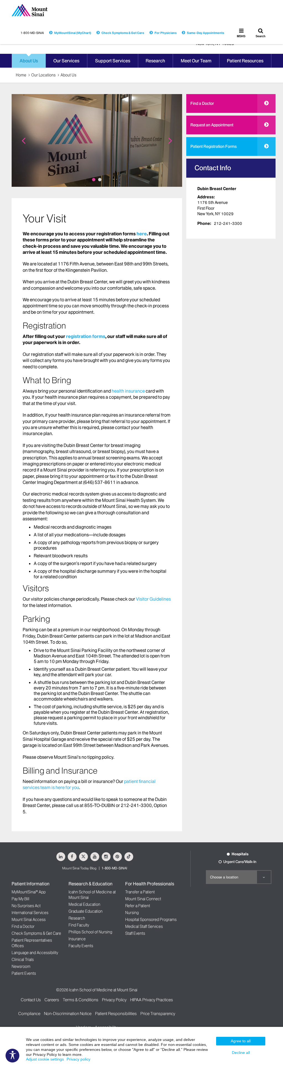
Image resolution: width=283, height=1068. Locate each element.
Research (77, 918)
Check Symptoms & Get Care (122, 33)
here (142, 233)
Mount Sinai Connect (143, 898)
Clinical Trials (23, 959)
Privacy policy (78, 1059)
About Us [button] (29, 60)
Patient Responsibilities (116, 1013)
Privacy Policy (114, 999)
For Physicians (165, 33)
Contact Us (31, 999)
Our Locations (43, 75)
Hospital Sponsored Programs (151, 919)
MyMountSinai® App (29, 891)
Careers (51, 999)
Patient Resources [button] (245, 60)
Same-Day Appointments (205, 33)
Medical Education (84, 904)
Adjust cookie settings (45, 1059)
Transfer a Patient (140, 891)
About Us (68, 75)
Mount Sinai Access (29, 919)
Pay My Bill (20, 898)
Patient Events (24, 973)
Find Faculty (79, 925)
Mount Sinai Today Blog (79, 868)
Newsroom (21, 966)
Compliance (29, 1013)
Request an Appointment (211, 124)
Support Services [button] (112, 60)
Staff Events (135, 933)
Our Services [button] (66, 60)
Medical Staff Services (144, 926)
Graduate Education (86, 911)
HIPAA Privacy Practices (151, 999)
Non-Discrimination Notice (67, 1013)
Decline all (241, 1052)
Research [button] (155, 60)
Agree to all (241, 1041)
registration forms (85, 336)
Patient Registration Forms (213, 146)
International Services (30, 912)
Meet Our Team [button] (196, 60)
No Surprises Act (26, 905)
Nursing (132, 912)
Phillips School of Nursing (90, 931)
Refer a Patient (137, 905)
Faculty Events (81, 945)
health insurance (128, 391)
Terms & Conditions (80, 999)
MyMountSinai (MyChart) (72, 33)
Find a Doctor (202, 103)
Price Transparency (157, 1013)
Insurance (77, 938)
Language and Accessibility (35, 952)
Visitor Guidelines (153, 599)
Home (21, 75)
